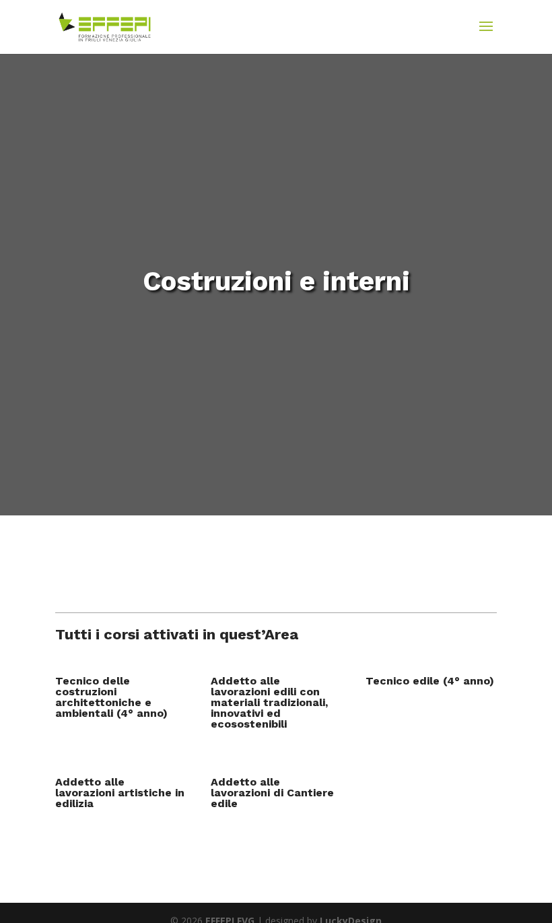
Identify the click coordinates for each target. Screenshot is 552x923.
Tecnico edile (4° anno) (430, 680)
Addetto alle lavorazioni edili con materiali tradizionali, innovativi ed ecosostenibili (269, 702)
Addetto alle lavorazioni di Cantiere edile (272, 792)
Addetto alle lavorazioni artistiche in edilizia (119, 792)
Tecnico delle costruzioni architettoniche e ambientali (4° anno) (111, 697)
